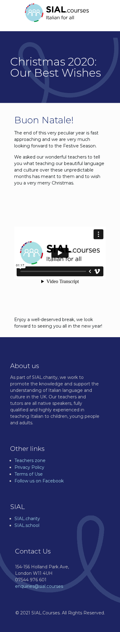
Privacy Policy (29, 467)
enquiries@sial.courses (39, 586)
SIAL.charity (27, 518)
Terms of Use (28, 474)
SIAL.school (26, 525)
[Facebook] (60, 622)
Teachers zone (30, 460)
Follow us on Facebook (39, 481)
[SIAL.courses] (57, 12)
